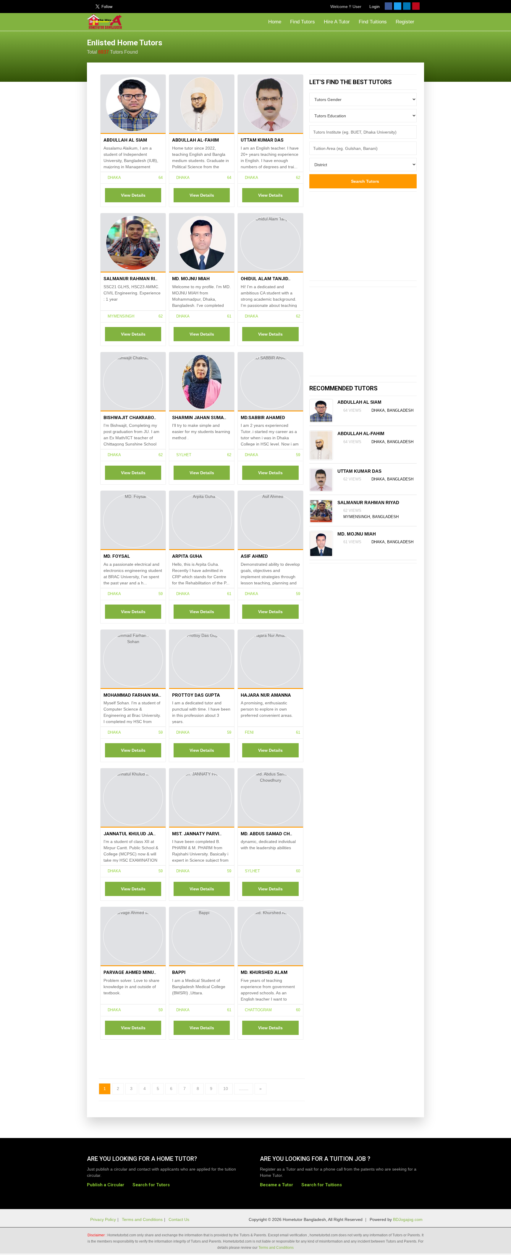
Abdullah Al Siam (125, 140)
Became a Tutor (276, 1184)
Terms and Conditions (142, 1219)
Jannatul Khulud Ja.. (130, 833)
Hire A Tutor (337, 22)
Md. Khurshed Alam (264, 972)
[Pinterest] (416, 6)
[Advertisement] (376, 46)
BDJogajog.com (408, 1219)
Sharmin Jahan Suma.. (199, 417)
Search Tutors (364, 181)
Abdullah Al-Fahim (195, 140)
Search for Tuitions (321, 1184)
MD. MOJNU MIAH (191, 278)
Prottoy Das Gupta (196, 695)
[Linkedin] (406, 6)
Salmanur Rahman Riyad (368, 502)
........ (243, 1088)
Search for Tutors (151, 1184)
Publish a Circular (105, 1184)
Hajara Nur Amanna (266, 695)
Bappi (178, 972)
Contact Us (179, 1219)
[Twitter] (397, 6)
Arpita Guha (187, 556)
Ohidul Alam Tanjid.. (265, 278)
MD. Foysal (117, 556)
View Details (133, 195)
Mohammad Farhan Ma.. (132, 695)
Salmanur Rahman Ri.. (130, 278)
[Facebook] (388, 6)
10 (225, 1088)
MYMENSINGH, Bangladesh (371, 516)
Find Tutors (302, 22)
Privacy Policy (103, 1219)
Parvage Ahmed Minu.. (130, 972)
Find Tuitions (373, 22)
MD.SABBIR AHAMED (263, 417)
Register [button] (406, 22)
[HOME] (106, 22)
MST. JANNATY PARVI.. (196, 833)
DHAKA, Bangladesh (392, 410)
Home (274, 22)
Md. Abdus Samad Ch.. (266, 833)
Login (374, 6)
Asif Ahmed (254, 556)
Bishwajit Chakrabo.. (130, 417)
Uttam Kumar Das (262, 140)
